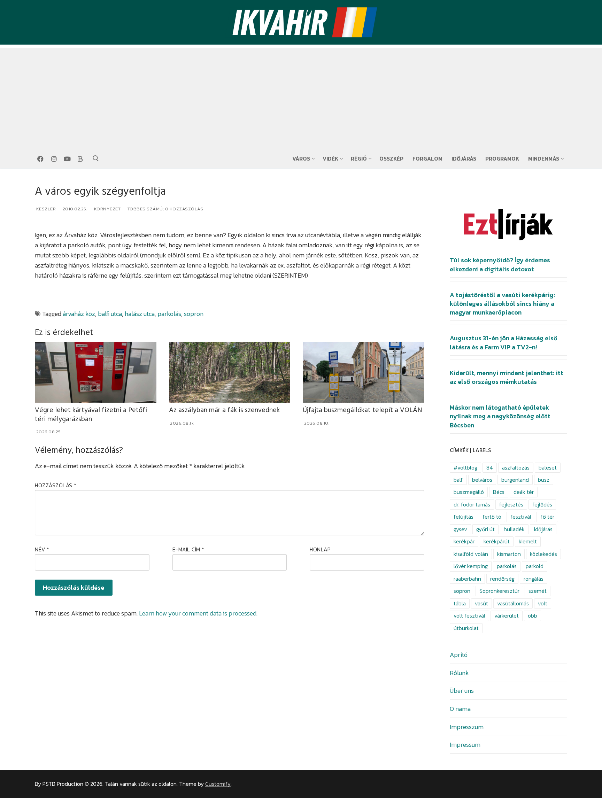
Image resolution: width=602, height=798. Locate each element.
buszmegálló (469, 492)
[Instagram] (53, 158)
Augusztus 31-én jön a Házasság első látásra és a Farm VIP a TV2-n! (503, 342)
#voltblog (465, 468)
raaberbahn (467, 579)
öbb (532, 616)
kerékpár (464, 541)
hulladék (514, 529)
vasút (481, 603)
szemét (537, 591)
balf (458, 480)
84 (489, 468)
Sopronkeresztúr (499, 591)
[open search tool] (96, 158)
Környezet (107, 209)
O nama (460, 708)
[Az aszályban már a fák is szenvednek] (230, 372)
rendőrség (502, 579)
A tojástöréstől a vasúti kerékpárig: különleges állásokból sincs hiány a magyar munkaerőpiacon (502, 303)
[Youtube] (67, 158)
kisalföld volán (471, 554)
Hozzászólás (56, 485)
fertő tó (492, 517)
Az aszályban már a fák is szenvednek (224, 410)
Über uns (462, 690)
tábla (460, 603)
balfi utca (110, 313)
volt (542, 603)
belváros (482, 480)
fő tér (547, 517)
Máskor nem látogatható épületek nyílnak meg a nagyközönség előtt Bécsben (500, 416)
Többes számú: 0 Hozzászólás (164, 209)
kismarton (509, 554)
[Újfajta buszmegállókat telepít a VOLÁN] (363, 372)
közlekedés (543, 554)
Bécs (498, 492)
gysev (460, 529)
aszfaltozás (516, 468)
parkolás (169, 313)
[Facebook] (40, 158)
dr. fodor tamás (472, 505)
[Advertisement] (301, 97)
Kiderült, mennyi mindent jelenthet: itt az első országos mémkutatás (506, 377)
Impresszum (467, 726)
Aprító (459, 654)
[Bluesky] (80, 158)
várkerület (506, 616)
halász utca (140, 313)
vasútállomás (513, 603)
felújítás (463, 517)
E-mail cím (188, 549)
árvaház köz (79, 313)
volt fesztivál (469, 616)
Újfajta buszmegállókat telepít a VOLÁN (362, 410)
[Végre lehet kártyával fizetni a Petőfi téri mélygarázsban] (95, 372)
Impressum (465, 744)
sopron (193, 313)
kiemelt (528, 541)
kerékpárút (497, 541)
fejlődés (542, 505)
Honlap (320, 549)
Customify (218, 784)
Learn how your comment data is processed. (198, 613)
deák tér (524, 492)
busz (543, 480)
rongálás (533, 579)
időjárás (543, 529)
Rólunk (459, 672)
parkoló (534, 566)
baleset (548, 468)
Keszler (45, 209)
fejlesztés (511, 505)
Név (42, 549)
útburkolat (466, 628)
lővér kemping (471, 566)
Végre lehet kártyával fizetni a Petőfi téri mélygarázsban (91, 414)
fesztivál (520, 517)
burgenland (515, 480)
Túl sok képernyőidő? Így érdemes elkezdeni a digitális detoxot (500, 264)
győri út (485, 529)
